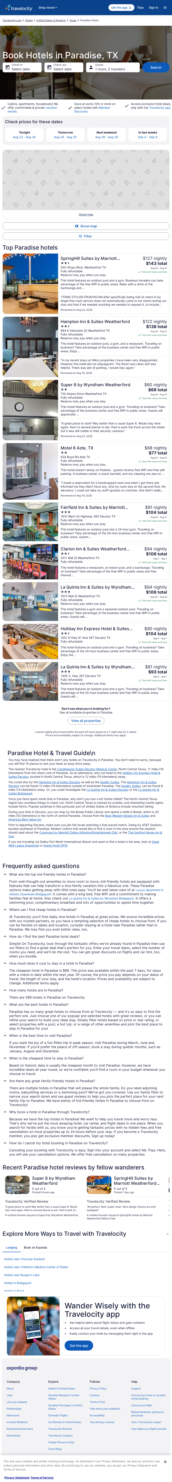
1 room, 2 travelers (110, 69)
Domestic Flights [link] (58, 1415)
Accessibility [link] (97, 1415)
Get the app (79, 1345)
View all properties (86, 721)
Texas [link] (72, 20)
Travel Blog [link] (54, 1449)
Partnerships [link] (14, 1408)
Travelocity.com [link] (12, 20)
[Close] (165, 1461)
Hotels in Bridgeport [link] (17, 1283)
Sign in (153, 7)
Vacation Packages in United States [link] (65, 1407)
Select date (21, 69)
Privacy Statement (17, 1477)
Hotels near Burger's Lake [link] (21, 1275)
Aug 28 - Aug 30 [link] (106, 137)
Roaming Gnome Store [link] (20, 1428)
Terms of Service (42, 1477)
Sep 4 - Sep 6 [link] (147, 137)
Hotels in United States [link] (61, 1388)
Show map (88, 226)
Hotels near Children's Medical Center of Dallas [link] (36, 1267)
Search (156, 67)
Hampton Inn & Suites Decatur (59, 782)
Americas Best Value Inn (24, 819)
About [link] (10, 1388)
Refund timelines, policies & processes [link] (147, 1413)
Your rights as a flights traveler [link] (149, 1428)
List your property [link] (17, 1401)
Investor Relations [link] (17, 1422)
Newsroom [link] (13, 1415)
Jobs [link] (9, 1395)
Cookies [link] (94, 1395)
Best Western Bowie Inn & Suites (127, 815)
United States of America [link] (51, 20)
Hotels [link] (29, 20)
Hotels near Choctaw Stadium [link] (24, 1259)
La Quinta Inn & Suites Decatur (108, 789)
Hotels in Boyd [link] (14, 1291)
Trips (140, 7)
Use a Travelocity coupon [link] (146, 1422)
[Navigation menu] (165, 8)
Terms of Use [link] (97, 1401)
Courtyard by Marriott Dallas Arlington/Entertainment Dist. (78, 832)
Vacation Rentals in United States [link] (63, 1397)
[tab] (12, 1247)
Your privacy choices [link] (102, 1422)
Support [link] (136, 1388)
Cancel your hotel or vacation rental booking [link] (148, 1397)
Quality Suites (109, 782)
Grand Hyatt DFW (55, 845)
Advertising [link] (13, 1435)
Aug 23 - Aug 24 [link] (24, 137)
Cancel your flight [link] (141, 1405)
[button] (86, 1234)
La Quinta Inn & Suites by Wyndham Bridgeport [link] (101, 898)
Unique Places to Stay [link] (61, 1442)
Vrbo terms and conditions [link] (105, 1408)
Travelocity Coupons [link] (60, 1435)
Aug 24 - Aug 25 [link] (65, 137)
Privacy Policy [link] (98, 1388)
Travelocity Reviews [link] (60, 1428)
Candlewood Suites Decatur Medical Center (87, 769)
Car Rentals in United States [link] (64, 1422)
